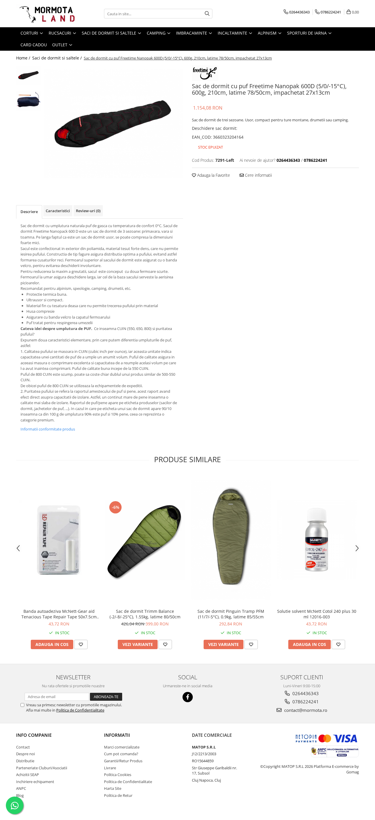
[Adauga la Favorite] (81, 644)
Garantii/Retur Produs (123, 760)
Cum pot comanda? (121, 753)
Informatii (117, 735)
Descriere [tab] (29, 211)
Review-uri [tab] (88, 210)
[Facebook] (188, 697)
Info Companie (34, 735)
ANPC (21, 788)
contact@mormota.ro (305, 710)
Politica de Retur (118, 795)
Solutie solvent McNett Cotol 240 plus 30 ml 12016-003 (316, 614)
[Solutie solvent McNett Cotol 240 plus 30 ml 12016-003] (317, 540)
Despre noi (25, 753)
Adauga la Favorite (213, 175)
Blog (20, 795)
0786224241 (305, 702)
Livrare (110, 767)
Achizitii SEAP (27, 774)
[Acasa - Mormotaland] (45, 13)
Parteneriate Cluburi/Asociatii (41, 767)
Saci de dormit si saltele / (57, 58)
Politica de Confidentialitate (80, 710)
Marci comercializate (121, 747)
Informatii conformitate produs (48, 429)
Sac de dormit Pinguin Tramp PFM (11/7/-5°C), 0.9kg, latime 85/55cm (230, 614)
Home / (23, 58)
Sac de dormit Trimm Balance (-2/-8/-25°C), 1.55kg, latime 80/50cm (145, 614)
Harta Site (112, 788)
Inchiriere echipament (35, 781)
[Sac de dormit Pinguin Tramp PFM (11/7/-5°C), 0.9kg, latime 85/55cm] (231, 540)
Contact (23, 747)
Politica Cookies (117, 774)
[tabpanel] (113, 123)
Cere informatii (258, 175)
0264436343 (305, 693)
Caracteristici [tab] (58, 210)
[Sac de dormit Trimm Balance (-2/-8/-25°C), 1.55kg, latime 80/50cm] (145, 540)
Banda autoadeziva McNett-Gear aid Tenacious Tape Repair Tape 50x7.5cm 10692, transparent (59, 614)
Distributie (25, 760)
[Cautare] (207, 13)
